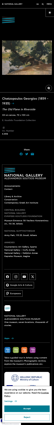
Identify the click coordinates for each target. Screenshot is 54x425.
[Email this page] (32, 154)
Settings (8, 401)
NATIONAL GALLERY (13, 4)
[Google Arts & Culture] (20, 286)
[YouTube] (25, 278)
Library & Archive (12, 196)
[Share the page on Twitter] (27, 154)
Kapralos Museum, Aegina (17, 256)
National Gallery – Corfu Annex (19, 250)
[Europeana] (14, 294)
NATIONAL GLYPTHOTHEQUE (19, 231)
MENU (49, 4)
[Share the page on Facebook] (21, 154)
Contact (8, 189)
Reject (27, 417)
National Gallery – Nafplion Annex (21, 253)
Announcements (12, 186)
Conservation (10, 199)
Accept (27, 408)
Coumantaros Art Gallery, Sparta (20, 247)
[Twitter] (33, 278)
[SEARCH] (43, 4)
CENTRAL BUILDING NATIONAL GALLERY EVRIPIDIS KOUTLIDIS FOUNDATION (23, 213)
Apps (7, 338)
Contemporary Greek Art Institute (21, 202)
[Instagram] (17, 278)
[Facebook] (8, 278)
